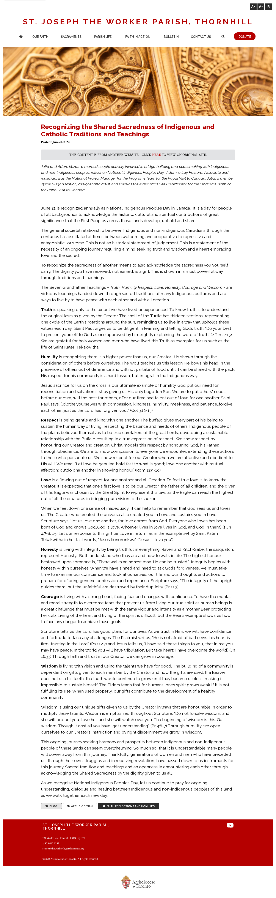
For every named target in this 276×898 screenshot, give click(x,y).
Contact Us (201, 36)
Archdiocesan (81, 806)
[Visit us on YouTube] (230, 826)
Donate (244, 36)
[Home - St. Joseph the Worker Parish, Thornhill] (21, 37)
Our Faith (40, 36)
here (156, 155)
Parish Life (102, 36)
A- (261, 7)
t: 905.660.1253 (50, 843)
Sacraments (71, 36)
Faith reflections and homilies (130, 806)
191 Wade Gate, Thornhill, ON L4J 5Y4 (63, 838)
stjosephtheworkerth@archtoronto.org (63, 848)
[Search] (223, 37)
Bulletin (171, 36)
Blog (52, 806)
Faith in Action (137, 36)
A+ (253, 7)
